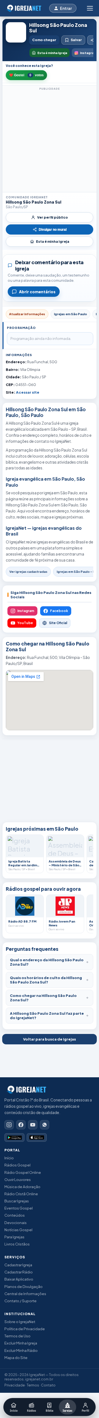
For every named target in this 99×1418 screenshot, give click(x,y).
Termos (33, 1385)
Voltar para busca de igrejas (49, 1039)
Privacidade (14, 1385)
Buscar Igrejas (16, 1201)
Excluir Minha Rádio (21, 1350)
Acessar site (27, 392)
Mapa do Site (16, 1357)
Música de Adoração (22, 1186)
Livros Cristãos (17, 1244)
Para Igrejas (14, 1236)
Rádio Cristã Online (21, 1193)
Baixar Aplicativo (18, 1279)
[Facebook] (21, 1124)
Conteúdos (14, 1215)
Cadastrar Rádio (18, 1272)
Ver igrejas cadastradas (28, 571)
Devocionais (15, 1222)
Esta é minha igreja (52, 241)
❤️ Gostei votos (26, 75)
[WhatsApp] (44, 1124)
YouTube (25, 623)
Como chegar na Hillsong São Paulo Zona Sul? (43, 997)
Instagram (25, 611)
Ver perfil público (52, 217)
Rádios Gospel (17, 1165)
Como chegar (44, 40)
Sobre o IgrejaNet (19, 1321)
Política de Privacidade (24, 1328)
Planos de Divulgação (23, 1286)
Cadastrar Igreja (18, 1264)
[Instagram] (9, 1124)
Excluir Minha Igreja (20, 1343)
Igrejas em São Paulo (70, 314)
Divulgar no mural (53, 230)
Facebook (59, 611)
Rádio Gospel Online (22, 1172)
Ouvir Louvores (17, 1179)
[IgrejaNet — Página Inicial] (25, 8)
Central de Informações (25, 1293)
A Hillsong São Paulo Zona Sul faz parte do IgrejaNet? (47, 1015)
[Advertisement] (49, 141)
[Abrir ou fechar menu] (90, 8)
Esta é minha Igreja (52, 53)
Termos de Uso (17, 1336)
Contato (48, 1385)
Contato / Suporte (20, 1300)
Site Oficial (58, 623)
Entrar (66, 8)
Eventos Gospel (18, 1208)
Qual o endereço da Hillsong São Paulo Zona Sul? (47, 962)
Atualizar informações (27, 314)
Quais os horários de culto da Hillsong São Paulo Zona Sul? (46, 980)
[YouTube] (32, 1124)
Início (9, 1157)
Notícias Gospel (18, 1229)
